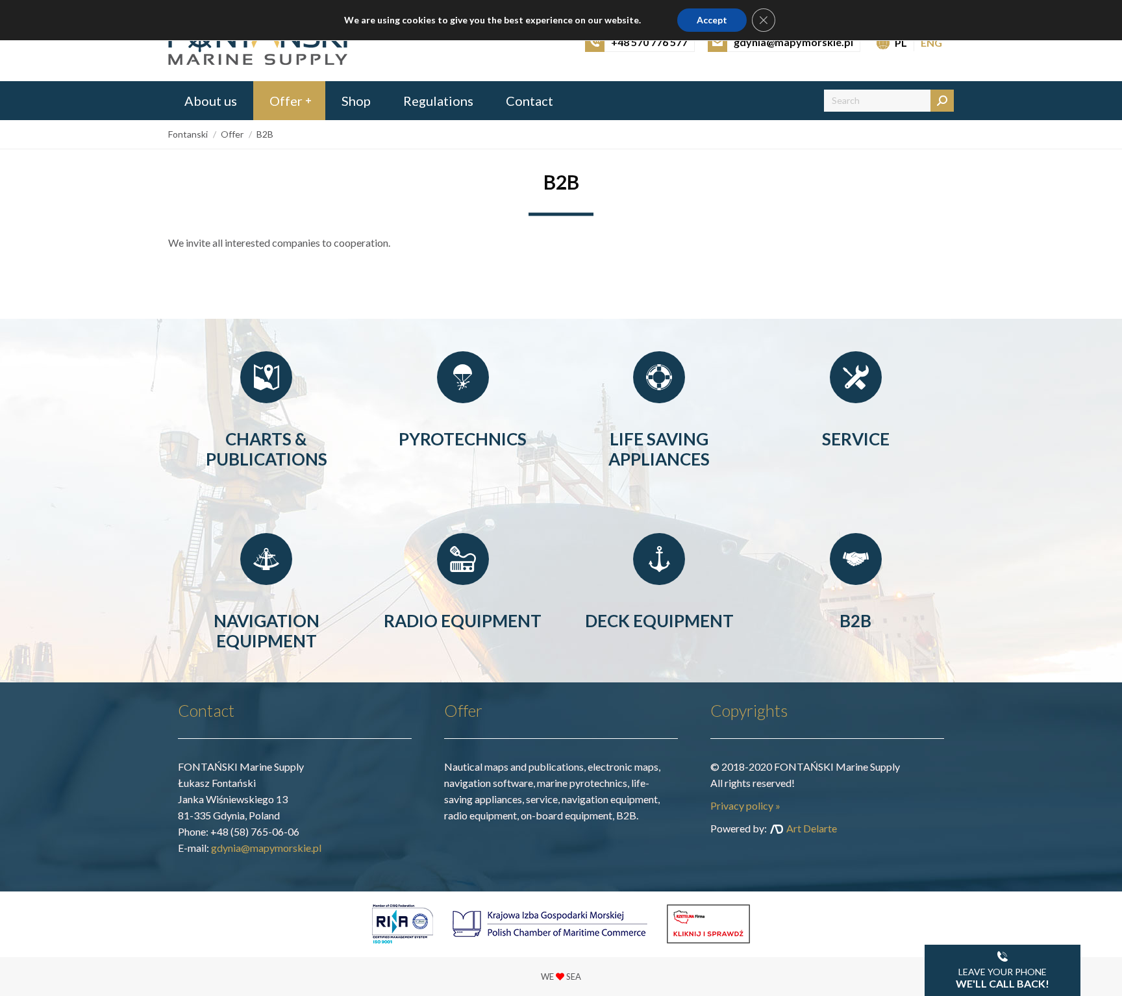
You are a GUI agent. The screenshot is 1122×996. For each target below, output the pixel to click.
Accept (712, 19)
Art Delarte (811, 828)
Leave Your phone (1002, 978)
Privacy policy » (745, 805)
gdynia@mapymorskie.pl (266, 847)
